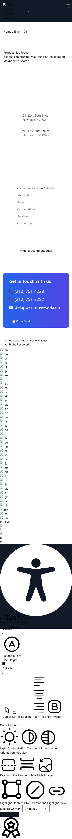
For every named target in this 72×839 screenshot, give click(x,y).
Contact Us (24, 223)
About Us (23, 195)
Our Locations (26, 209)
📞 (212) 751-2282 (26, 299)
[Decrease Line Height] (3, 673)
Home (7, 31)
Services (22, 216)
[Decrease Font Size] (3, 633)
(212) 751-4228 (36, 139)
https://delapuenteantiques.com (36, 146)
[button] (11, 646)
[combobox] (5, 446)
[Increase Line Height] (3, 663)
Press (20, 202)
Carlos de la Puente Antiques (36, 188)
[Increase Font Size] (3, 624)
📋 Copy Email (21, 321)
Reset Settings (9, 814)
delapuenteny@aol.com (36, 152)
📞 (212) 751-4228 (26, 291)
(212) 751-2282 (36, 124)
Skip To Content (11, 808)
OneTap (22, 622)
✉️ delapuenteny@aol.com (35, 307)
